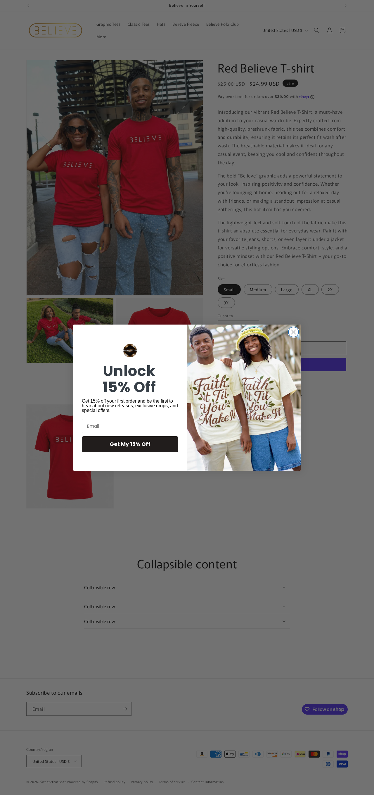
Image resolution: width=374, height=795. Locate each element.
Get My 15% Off (130, 444)
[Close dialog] (293, 332)
